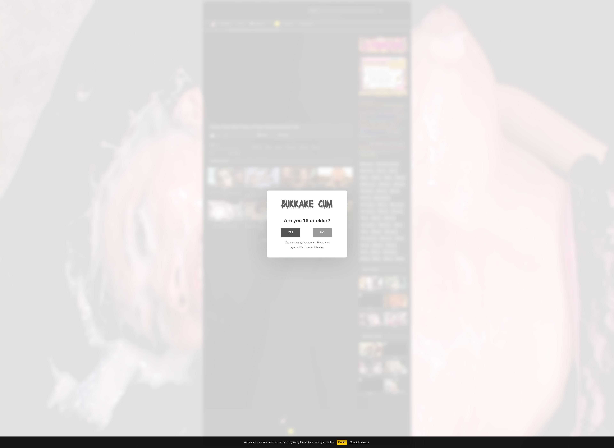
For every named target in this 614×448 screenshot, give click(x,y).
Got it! (341, 442)
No (322, 232)
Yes (290, 232)
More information (359, 442)
